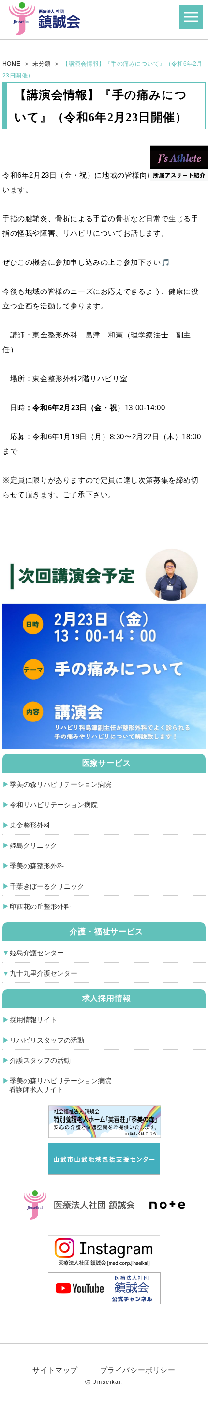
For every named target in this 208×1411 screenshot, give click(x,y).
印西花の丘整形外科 (40, 906)
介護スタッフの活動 (40, 1060)
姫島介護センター (37, 953)
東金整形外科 (30, 825)
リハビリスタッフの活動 (47, 1040)
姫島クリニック (33, 845)
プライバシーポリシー (138, 1370)
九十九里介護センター (43, 973)
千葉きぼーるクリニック (47, 886)
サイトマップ (55, 1370)
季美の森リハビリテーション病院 (60, 784)
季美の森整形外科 (37, 866)
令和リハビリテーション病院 (54, 805)
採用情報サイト (33, 1020)
